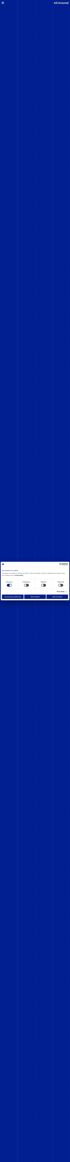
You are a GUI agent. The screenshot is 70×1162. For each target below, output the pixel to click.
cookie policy (19, 575)
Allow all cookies (57, 596)
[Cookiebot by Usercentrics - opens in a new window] (60, 564)
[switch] (26, 585)
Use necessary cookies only (13, 596)
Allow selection (35, 596)
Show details (61, 591)
